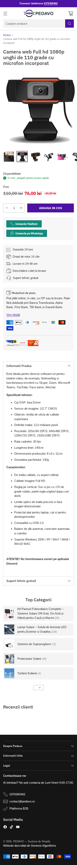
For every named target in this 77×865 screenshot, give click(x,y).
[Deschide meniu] (5, 13)
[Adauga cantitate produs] (21, 208)
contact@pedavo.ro (22, 801)
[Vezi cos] (71, 13)
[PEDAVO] (38, 13)
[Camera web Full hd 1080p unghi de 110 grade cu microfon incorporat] (38, 109)
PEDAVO (18, 841)
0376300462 (17, 794)
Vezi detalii (13, 314)
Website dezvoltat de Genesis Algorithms (29, 845)
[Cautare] (69, 23)
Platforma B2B (18, 808)
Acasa (6, 35)
